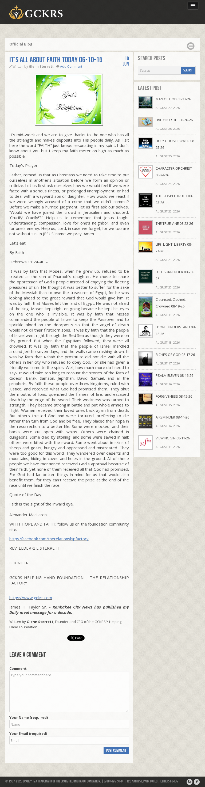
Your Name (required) (28, 717)
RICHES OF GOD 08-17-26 (175, 354)
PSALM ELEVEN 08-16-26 (174, 375)
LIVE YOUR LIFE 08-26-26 (174, 119)
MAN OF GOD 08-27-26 (173, 99)
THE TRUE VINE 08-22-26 (174, 223)
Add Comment (71, 66)
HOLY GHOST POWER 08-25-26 (175, 144)
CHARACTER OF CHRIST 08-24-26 (174, 171)
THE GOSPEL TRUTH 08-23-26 (174, 199)
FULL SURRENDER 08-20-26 (175, 275)
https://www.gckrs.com (30, 597)
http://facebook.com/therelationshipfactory (49, 538)
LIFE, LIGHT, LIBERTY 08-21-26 (174, 247)
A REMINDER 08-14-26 (172, 417)
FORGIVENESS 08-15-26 (174, 396)
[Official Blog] (189, 782)
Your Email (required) (28, 733)
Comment (18, 668)
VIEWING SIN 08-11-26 (173, 438)
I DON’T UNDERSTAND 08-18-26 (176, 330)
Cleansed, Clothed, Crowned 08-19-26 (171, 303)
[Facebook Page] (197, 782)
